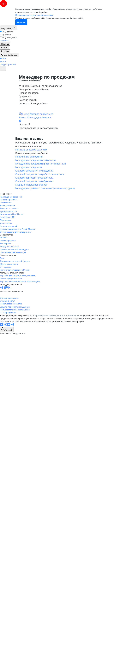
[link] (5, 51)
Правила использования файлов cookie (65, 17)
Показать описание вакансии (31, 149)
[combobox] (6, 329)
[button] (3, 58)
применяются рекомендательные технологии (57, 315)
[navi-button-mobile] (3, 68)
